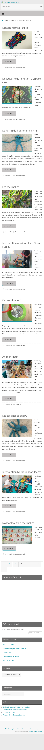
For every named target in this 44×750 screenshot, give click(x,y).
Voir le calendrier (34, 633)
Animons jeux (10, 357)
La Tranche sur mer (9, 712)
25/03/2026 (8, 232)
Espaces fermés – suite (15, 28)
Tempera (31, 731)
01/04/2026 (8, 67)
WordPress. (38, 731)
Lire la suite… (8, 61)
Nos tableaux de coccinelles (18, 523)
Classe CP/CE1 (19, 404)
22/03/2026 (8, 289)
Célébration (7, 652)
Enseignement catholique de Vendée (15, 709)
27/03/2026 (8, 175)
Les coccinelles (10, 187)
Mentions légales (10, 729)
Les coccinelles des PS (14, 416)
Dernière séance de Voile (11, 656)
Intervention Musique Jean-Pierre (21, 472)
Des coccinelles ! (11, 300)
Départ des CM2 (8, 645)
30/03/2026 (8, 119)
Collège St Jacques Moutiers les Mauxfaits (16, 707)
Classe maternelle (20, 67)
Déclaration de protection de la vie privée (29, 729)
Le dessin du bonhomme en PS (19, 130)
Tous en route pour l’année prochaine (15, 649)
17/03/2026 (8, 461)
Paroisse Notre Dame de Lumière (14, 715)
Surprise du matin (8, 660)
